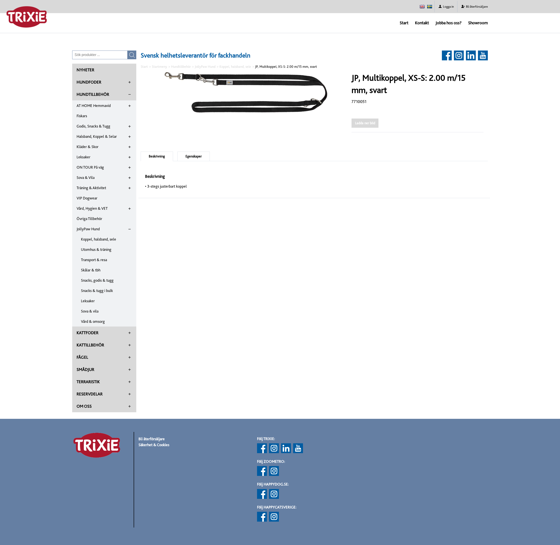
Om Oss (84, 406)
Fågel (82, 357)
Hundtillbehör (93, 94)
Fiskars (82, 116)
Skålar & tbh (90, 270)
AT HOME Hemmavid (94, 105)
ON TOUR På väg (90, 167)
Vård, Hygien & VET (92, 208)
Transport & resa (94, 259)
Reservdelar (90, 394)
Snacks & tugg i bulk (97, 290)
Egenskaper (194, 156)
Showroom (478, 22)
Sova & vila (89, 311)
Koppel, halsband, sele (98, 239)
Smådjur (85, 369)
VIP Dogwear (87, 198)
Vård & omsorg (93, 321)
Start (404, 22)
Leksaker (83, 157)
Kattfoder (87, 332)
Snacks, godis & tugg (97, 280)
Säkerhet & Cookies (153, 444)
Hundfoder (89, 82)
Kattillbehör (90, 345)
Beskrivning (157, 156)
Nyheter (85, 69)
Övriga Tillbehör (89, 218)
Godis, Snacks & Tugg (93, 126)
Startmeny (159, 67)
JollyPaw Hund (88, 229)
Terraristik (88, 381)
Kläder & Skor (87, 146)
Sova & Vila (85, 177)
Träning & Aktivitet (91, 187)
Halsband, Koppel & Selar (97, 136)
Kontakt (422, 22)
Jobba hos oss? (449, 22)
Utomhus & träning (96, 249)
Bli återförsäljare (151, 439)
